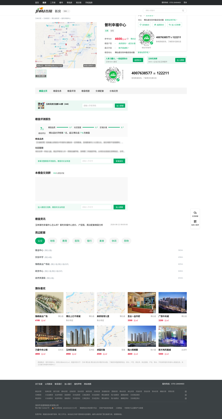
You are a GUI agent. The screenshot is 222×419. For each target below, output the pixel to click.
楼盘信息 (57, 91)
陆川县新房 (115, 395)
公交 (40, 240)
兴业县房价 (49, 398)
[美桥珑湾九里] (111, 293)
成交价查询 (132, 43)
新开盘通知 (123, 48)
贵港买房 (115, 391)
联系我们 (58, 384)
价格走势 (114, 91)
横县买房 (163, 391)
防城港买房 (106, 391)
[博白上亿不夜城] (80, 293)
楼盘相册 (85, 91)
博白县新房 (55, 18)
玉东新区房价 (135, 398)
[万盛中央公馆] (49, 327)
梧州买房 (123, 391)
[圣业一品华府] (142, 293)
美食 (101, 240)
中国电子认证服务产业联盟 (133, 408)
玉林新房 (46, 18)
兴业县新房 (49, 395)
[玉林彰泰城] (80, 327)
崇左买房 (131, 391)
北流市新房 (59, 395)
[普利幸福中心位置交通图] (66, 45)
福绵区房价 (124, 398)
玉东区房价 (96, 398)
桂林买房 (48, 391)
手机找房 (88, 2)
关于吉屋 (38, 384)
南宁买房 (56, 391)
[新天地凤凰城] (173, 327)
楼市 (61, 2)
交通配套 (100, 91)
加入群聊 (180, 60)
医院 (77, 240)
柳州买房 (64, 391)
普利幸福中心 (66, 18)
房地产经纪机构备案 (106, 408)
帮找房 (69, 2)
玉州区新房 (76, 395)
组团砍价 (138, 60)
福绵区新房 (124, 395)
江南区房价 (86, 398)
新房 (44, 2)
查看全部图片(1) (89, 66)
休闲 (114, 240)
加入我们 (68, 384)
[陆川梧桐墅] (142, 327)
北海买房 (73, 391)
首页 (37, 2)
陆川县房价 (115, 398)
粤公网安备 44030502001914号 (65, 408)
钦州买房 (81, 391)
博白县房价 (105, 398)
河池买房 (139, 391)
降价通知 (134, 39)
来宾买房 (89, 391)
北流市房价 (59, 398)
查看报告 (119, 161)
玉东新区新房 (135, 395)
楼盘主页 (43, 91)
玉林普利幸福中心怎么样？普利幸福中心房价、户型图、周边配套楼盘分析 (69, 225)
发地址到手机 (143, 52)
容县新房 (67, 395)
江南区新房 (86, 395)
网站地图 (87, 384)
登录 (185, 2)
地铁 (52, 240)
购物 (126, 240)
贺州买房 (155, 391)
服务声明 (77, 384)
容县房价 (67, 398)
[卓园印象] (111, 327)
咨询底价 (145, 25)
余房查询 (122, 43)
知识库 (78, 2)
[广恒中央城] (173, 293)
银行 (89, 240)
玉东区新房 (96, 395)
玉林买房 (38, 18)
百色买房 (147, 391)
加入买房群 (176, 25)
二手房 (52, 2)
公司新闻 (48, 384)
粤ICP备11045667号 (42, 408)
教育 (64, 240)
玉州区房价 (76, 398)
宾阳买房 (171, 391)
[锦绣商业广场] (49, 293)
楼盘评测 (71, 91)
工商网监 (119, 408)
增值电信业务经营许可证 (88, 408)
